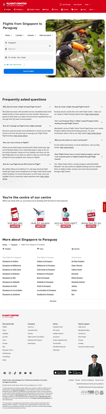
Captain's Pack (58, 327)
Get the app (66, 4)
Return (7, 35)
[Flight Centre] (10, 316)
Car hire (5, 337)
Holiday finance (58, 333)
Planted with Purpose (35, 340)
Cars (84, 9)
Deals (76, 9)
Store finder (82, 337)
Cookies (80, 343)
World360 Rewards (59, 347)
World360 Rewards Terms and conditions (90, 384)
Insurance (56, 337)
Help (86, 4)
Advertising (31, 343)
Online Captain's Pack (60, 340)
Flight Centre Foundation (36, 337)
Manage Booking (83, 330)
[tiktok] (15, 373)
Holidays (19, 9)
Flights (8, 9)
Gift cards (56, 330)
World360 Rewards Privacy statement (91, 387)
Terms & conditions (87, 380)
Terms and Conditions (18, 390)
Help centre (82, 327)
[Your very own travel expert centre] (65, 218)
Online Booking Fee (20, 395)
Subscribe (56, 350)
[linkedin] (20, 373)
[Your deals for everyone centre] (40, 218)
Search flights (28, 71)
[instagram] (10, 373)
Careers (30, 333)
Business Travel (7, 350)
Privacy (80, 340)
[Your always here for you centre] (91, 218)
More (91, 9)
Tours (56, 9)
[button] (53, 301)
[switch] (23, 65)
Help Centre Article (21, 136)
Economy (31, 35)
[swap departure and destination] (50, 46)
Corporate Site (32, 330)
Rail (3, 347)
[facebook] (4, 373)
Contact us (82, 333)
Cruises (65, 9)
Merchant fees (43, 396)
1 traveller (18, 35)
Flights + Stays (35, 9)
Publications (6, 353)
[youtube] (25, 373)
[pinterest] (30, 373)
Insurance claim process (86, 347)
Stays (47, 9)
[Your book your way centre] (14, 218)
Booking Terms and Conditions (41, 398)
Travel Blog (6, 356)
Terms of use (99, 380)
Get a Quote (78, 4)
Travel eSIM (57, 343)
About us (31, 327)
